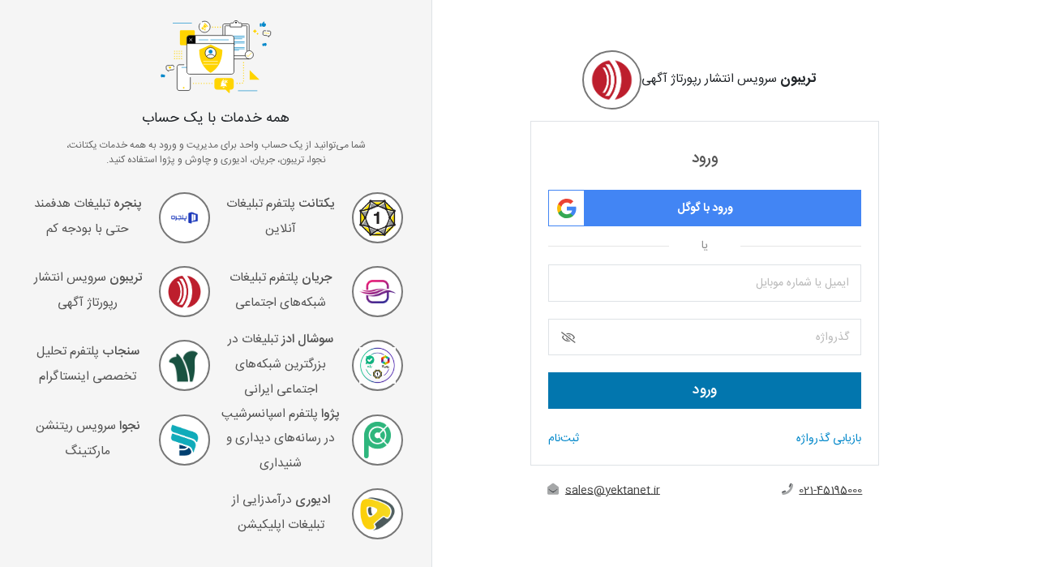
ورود (705, 390)
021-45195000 (830, 490)
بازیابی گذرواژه (828, 439)
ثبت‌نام (563, 439)
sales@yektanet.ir (612, 490)
